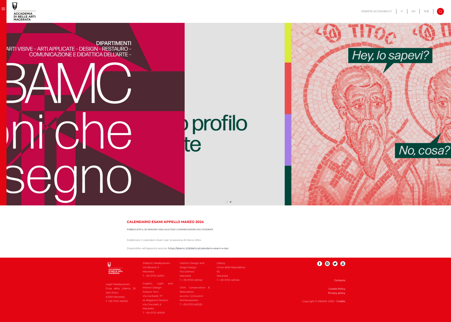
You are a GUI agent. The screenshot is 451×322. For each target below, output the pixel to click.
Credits (340, 301)
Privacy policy (336, 293)
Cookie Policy (337, 288)
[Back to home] (24, 11)
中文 (426, 11)
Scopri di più (25, 33)
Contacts (339, 280)
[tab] (227, 202)
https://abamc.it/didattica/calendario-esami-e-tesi (198, 248)
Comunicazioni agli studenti (195, 229)
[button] (3, 11)
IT (402, 11)
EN (413, 11)
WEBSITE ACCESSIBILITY (376, 11)
